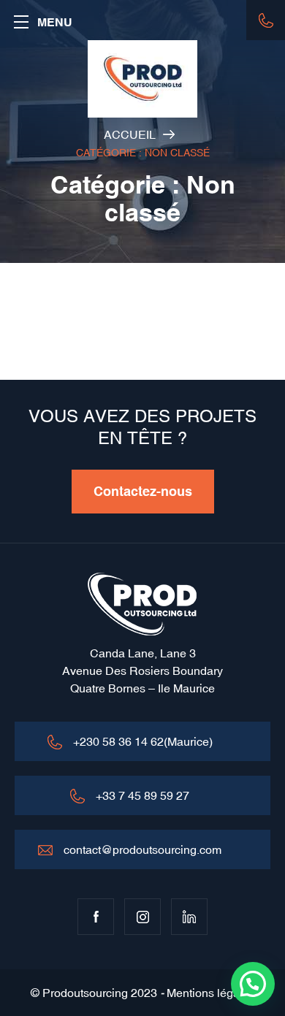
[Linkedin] (189, 916)
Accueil (130, 134)
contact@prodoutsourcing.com (142, 849)
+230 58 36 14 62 (265, 20)
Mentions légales (211, 992)
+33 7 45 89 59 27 (142, 795)
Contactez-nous (143, 491)
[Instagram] (142, 916)
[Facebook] (95, 916)
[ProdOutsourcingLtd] (142, 79)
